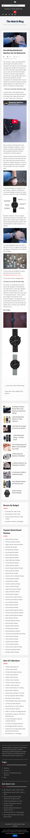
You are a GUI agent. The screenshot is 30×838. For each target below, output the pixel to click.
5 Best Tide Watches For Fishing (14, 688)
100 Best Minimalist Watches (13, 672)
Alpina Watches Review (11, 539)
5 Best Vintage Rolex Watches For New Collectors (18, 419)
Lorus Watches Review (11, 602)
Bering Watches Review (11, 549)
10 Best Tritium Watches (12, 685)
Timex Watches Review (11, 636)
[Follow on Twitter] (6, 14)
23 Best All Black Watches (12, 709)
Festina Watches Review (12, 578)
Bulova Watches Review (12, 557)
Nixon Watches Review (11, 605)
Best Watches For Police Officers (14, 706)
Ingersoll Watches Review (12, 591)
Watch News (14, 58)
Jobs (5, 777)
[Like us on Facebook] (9, 14)
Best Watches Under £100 (12, 511)
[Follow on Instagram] (3, 14)
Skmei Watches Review (11, 628)
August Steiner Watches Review (14, 544)
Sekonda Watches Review (12, 620)
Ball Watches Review (11, 547)
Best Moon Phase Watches (12, 698)
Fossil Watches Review (11, 581)
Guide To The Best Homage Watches (15, 711)
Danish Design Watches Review (14, 568)
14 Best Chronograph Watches (14, 723)
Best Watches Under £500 (12, 514)
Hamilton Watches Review (12, 584)
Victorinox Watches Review (12, 649)
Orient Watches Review (11, 607)
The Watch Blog (15, 21)
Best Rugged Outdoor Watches (14, 726)
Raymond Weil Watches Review (14, 610)
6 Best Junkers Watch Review (13, 597)
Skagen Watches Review (12, 626)
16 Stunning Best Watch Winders (14, 695)
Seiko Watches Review (11, 618)
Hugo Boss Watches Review (13, 589)
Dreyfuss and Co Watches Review (14, 576)
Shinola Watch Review (11, 623)
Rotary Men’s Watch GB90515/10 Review (14, 392)
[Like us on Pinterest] (12, 14)
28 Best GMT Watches (11, 677)
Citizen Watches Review (11, 565)
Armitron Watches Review (12, 542)
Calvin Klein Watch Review (12, 560)
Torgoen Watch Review (11, 641)
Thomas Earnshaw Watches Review (15, 633)
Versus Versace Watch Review (13, 647)
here (22, 278)
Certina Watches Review (12, 563)
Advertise (6, 768)
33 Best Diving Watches (11, 667)
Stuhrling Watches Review (12, 631)
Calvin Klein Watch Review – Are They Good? (18, 437)
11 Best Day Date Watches (12, 703)
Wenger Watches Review (12, 652)
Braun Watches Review (11, 555)
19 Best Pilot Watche (11, 669)
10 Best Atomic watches (12, 680)
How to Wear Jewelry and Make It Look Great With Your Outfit (19, 447)
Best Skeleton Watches (12, 690)
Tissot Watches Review (11, 639)
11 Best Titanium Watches (12, 682)
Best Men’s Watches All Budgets (14, 521)
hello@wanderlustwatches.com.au (12, 275)
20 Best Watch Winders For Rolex (14, 693)
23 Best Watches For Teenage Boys (14, 812)
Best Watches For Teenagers (13, 733)
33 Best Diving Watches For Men (13, 801)
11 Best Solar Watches (11, 675)
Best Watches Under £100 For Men (14, 790)
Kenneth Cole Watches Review (13, 599)
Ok (14, 835)
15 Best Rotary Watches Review (14, 612)
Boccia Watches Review (11, 552)
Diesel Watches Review (11, 573)
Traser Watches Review (11, 644)
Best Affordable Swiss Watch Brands (15, 701)
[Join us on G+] (15, 14)
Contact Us (7, 770)
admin (10, 56)
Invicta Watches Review (11, 594)
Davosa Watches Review (12, 571)
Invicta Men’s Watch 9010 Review (15, 385)
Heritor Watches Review (12, 586)
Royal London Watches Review (14, 615)
